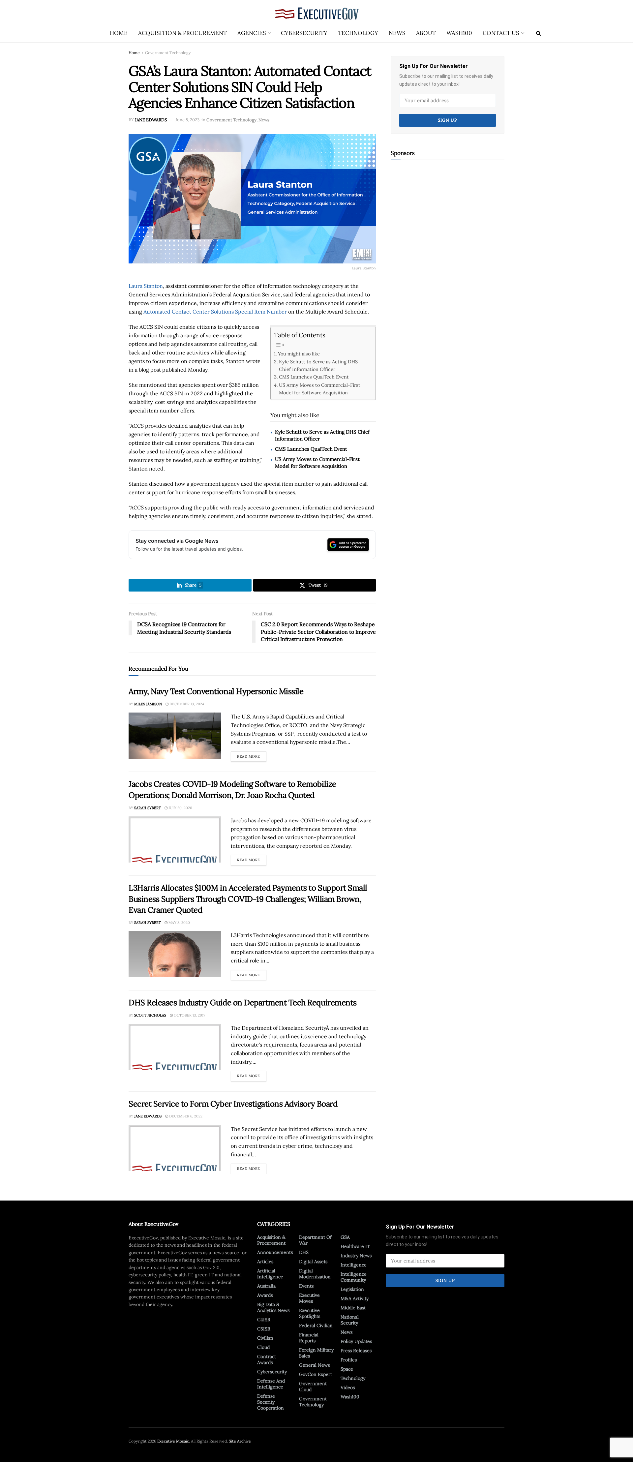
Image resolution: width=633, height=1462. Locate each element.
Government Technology (168, 52)
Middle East (353, 1308)
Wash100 (459, 33)
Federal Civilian (316, 1325)
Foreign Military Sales (316, 1353)
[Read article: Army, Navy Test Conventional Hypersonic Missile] (175, 736)
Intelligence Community (354, 1277)
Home (119, 33)
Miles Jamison (148, 704)
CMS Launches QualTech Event (314, 377)
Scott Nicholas (150, 1015)
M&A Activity (355, 1298)
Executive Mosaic (173, 1441)
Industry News (356, 1256)
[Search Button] (538, 33)
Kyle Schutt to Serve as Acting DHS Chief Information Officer (318, 365)
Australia (266, 1286)
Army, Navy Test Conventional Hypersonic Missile (216, 691)
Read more (251, 755)
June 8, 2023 (187, 120)
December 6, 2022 (185, 1116)
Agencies (251, 33)
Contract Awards (266, 1359)
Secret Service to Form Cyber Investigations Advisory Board (233, 1104)
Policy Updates (356, 1341)
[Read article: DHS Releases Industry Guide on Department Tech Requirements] (175, 1047)
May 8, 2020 (178, 922)
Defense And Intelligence (271, 1384)
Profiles (349, 1360)
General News (314, 1365)
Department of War (315, 1240)
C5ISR (263, 1329)
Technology (358, 33)
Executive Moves (309, 1298)
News (397, 33)
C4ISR (263, 1320)
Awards (265, 1295)
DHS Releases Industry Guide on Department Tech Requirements (243, 1002)
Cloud (263, 1347)
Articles (265, 1261)
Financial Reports (308, 1338)
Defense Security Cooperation (270, 1402)
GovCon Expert (315, 1374)
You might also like (299, 353)
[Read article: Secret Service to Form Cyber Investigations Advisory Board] (175, 1148)
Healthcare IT (355, 1246)
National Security (350, 1320)
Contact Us (501, 33)
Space (347, 1369)
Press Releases (356, 1351)
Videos (348, 1387)
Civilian (265, 1338)
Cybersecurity (304, 33)
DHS (304, 1252)
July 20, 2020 (179, 808)
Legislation (352, 1289)
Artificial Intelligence (270, 1274)
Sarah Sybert (147, 808)
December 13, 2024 (186, 704)
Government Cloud (313, 1386)
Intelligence (354, 1265)
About (426, 33)
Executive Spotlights (309, 1313)
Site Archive (240, 1441)
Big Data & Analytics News (273, 1307)
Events (306, 1286)
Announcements (275, 1252)
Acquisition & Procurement (182, 33)
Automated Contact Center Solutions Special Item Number (215, 311)
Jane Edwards (151, 120)
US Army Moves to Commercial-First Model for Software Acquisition (319, 389)
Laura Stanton (146, 286)
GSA (345, 1237)
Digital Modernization (315, 1274)
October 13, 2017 (189, 1015)
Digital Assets (313, 1261)
